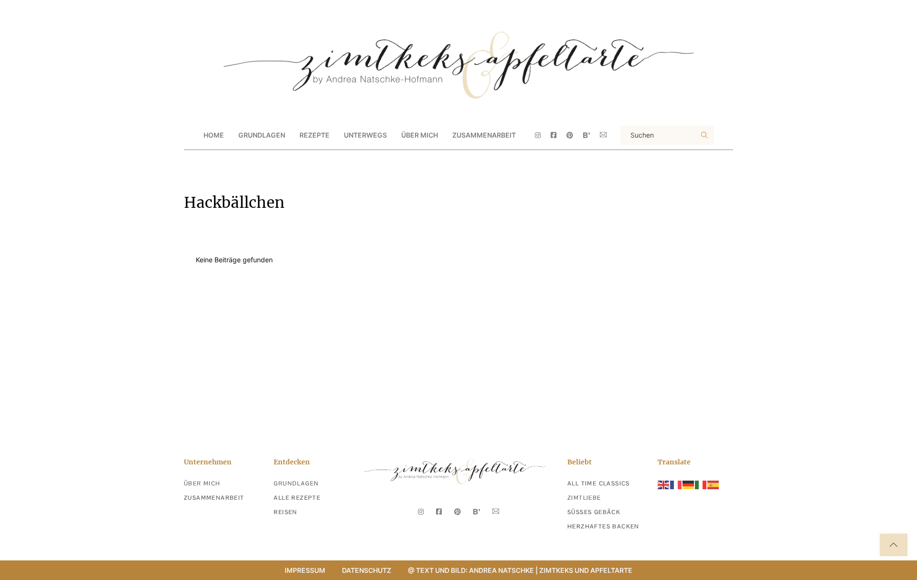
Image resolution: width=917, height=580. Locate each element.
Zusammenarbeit (484, 135)
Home (213, 135)
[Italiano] (701, 484)
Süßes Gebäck (593, 512)
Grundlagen (296, 483)
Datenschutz (366, 570)
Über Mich (419, 135)
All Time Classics (598, 483)
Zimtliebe (584, 498)
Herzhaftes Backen (603, 526)
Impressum (305, 570)
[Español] (713, 484)
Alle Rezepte (297, 498)
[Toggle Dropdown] (293, 135)
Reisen (285, 512)
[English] (664, 484)
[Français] (676, 484)
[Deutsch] (688, 484)
